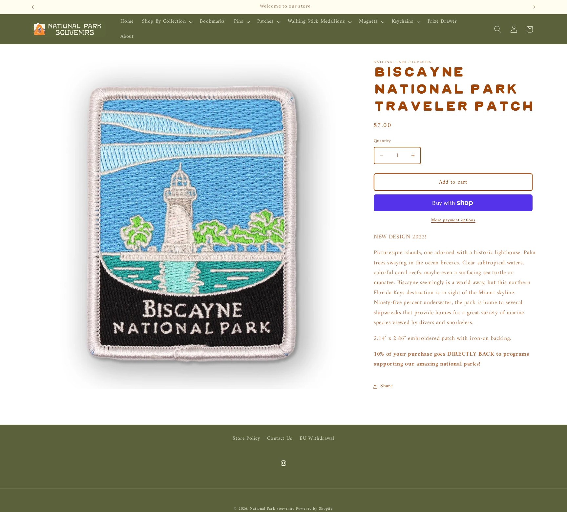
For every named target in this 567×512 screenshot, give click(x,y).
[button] (167, 21)
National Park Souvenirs (272, 508)
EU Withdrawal (317, 438)
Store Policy (246, 438)
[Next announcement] (534, 7)
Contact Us (279, 438)
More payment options (453, 220)
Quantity (382, 141)
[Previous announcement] (33, 7)
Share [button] (386, 386)
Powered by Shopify (314, 508)
